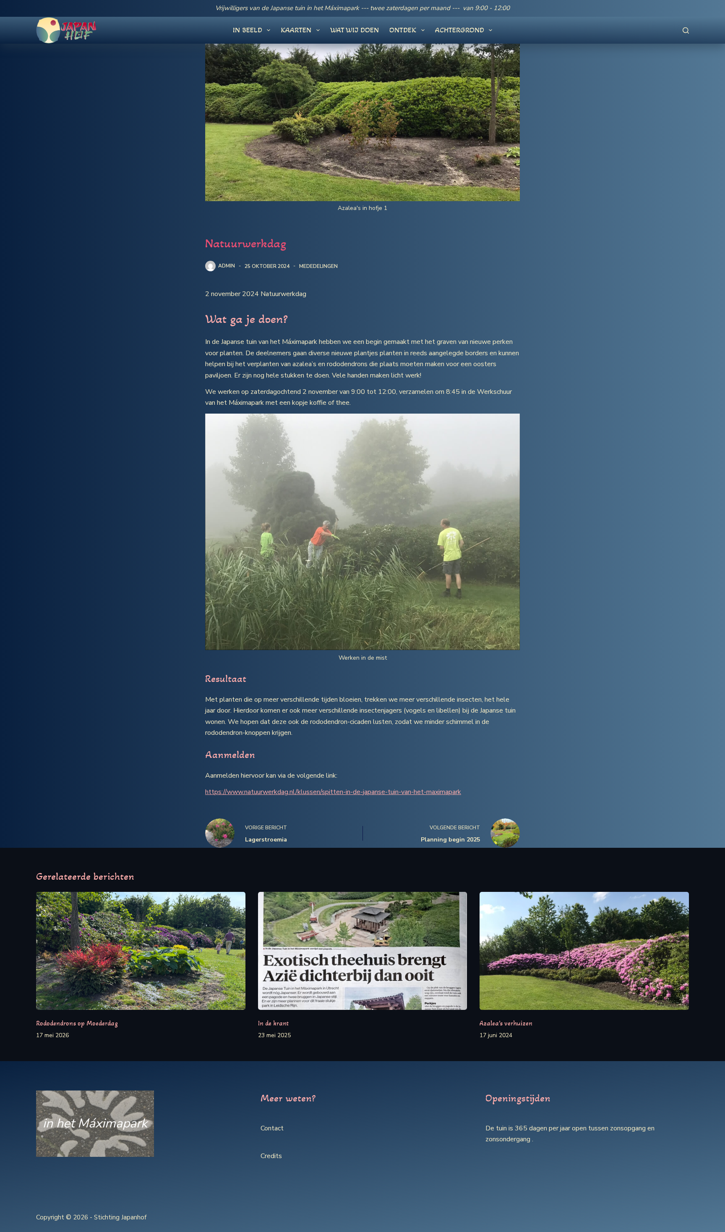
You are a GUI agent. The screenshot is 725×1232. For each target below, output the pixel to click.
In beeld (247, 29)
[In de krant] (362, 950)
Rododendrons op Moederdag (77, 1023)
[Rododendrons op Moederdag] (140, 950)
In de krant (273, 1023)
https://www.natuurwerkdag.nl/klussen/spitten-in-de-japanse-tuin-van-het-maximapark (333, 792)
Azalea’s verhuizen (506, 1023)
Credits (271, 1156)
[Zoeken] (686, 30)
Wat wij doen (354, 29)
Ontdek (402, 29)
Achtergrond (459, 29)
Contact (272, 1128)
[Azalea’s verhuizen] (584, 950)
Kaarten (296, 29)
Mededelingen (318, 266)
